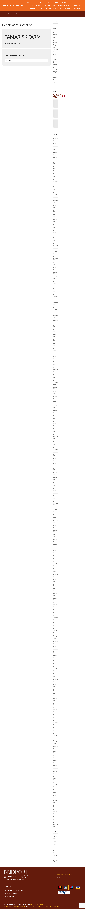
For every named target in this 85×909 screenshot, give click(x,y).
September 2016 (55, 742)
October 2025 (55, 195)
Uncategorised (55, 861)
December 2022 (55, 363)
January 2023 (54, 357)
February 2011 (55, 812)
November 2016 (55, 729)
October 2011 (55, 785)
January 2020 (54, 551)
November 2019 (55, 557)
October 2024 (55, 252)
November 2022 (55, 370)
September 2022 (55, 383)
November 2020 (55, 504)
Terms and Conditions (20, 906)
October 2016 (55, 736)
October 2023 (55, 310)
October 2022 (55, 376)
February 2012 (55, 772)
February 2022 (55, 417)
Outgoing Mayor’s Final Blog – (55, 72)
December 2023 (55, 297)
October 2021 (55, 443)
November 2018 (55, 624)
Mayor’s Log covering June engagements (55, 47)
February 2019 (55, 605)
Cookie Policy (8, 906)
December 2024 (55, 239)
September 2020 (55, 516)
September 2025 (55, 201)
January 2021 (54, 491)
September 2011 (55, 791)
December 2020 (55, 497)
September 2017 (55, 675)
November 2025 (55, 188)
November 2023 (55, 303)
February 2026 (55, 169)
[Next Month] (64, 96)
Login (41, 904)
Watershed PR (34, 904)
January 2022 (54, 424)
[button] (26, 11)
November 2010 (55, 825)
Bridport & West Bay (13, 5)
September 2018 (55, 637)
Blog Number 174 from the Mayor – (55, 81)
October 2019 (55, 564)
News (55, 855)
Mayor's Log (55, 851)
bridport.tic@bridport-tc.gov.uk (64, 874)
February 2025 (55, 226)
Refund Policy (41, 906)
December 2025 (55, 182)
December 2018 (55, 618)
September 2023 (55, 316)
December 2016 (55, 723)
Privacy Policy (31, 906)
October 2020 (55, 510)
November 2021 (55, 437)
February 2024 (55, 284)
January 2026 (54, 175)
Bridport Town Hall (55, 837)
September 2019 (55, 570)
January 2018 (54, 662)
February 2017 (55, 710)
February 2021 (55, 484)
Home (71, 13)
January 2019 (54, 611)
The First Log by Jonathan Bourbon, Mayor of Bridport (55, 59)
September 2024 (55, 258)
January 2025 (54, 233)
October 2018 (55, 631)
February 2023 (55, 351)
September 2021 (55, 450)
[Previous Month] (62, 96)
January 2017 (54, 716)
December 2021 (55, 430)
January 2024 (54, 290)
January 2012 (54, 779)
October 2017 (55, 669)
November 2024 (55, 246)
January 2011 (54, 818)
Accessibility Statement (52, 906)
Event (55, 841)
